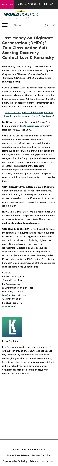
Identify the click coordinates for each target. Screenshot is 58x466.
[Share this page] (54, 25)
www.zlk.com (8, 306)
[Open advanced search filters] (46, 25)
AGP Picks (7, 4)
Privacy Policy (37, 461)
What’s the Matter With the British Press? (30, 4)
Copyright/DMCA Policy (15, 461)
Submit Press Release (18, 455)
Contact (51, 461)
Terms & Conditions (41, 455)
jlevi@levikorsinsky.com (32, 126)
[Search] (40, 25)
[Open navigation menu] (5, 25)
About (16, 449)
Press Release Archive (33, 449)
